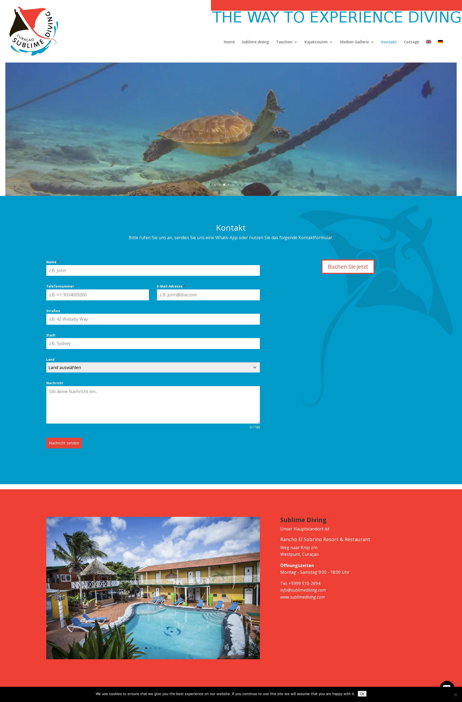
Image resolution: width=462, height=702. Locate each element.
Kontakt (389, 42)
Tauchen (284, 42)
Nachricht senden (64, 442)
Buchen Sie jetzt (348, 266)
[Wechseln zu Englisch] (428, 51)
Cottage (411, 42)
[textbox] (148, 367)
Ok (362, 694)
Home (229, 42)
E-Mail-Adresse (171, 286)
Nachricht (54, 383)
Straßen (53, 311)
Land (50, 359)
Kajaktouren (316, 42)
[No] (455, 694)
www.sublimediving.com (302, 597)
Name (52, 262)
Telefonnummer (60, 286)
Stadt (51, 335)
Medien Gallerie (354, 42)
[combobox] (153, 367)
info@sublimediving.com (303, 590)
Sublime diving (255, 42)
